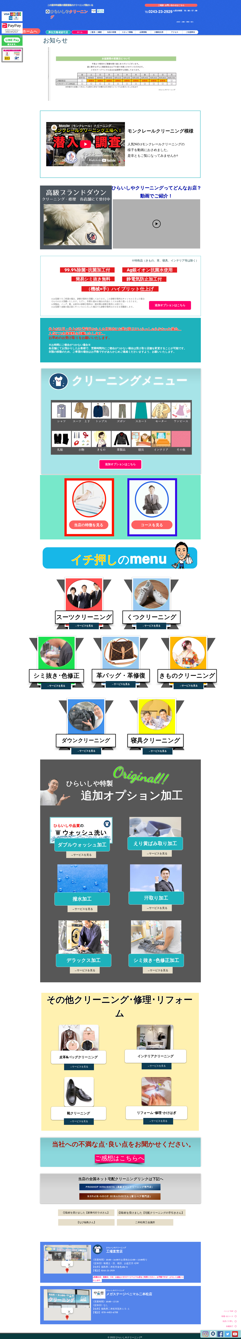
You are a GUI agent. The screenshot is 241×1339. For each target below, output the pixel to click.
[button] (58, 32)
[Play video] (156, 224)
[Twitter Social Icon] (228, 1334)
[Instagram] (205, 1334)
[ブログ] (213, 1334)
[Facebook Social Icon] (220, 1334)
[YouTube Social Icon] (235, 1334)
